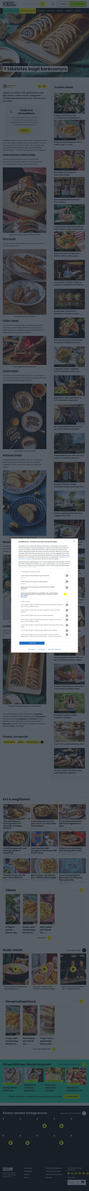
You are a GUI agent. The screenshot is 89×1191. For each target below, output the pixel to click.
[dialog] (44, 595)
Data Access (41, 649)
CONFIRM (32, 643)
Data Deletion (32, 649)
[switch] (66, 575)
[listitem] (44, 572)
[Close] (74, 542)
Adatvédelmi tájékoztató (54, 649)
